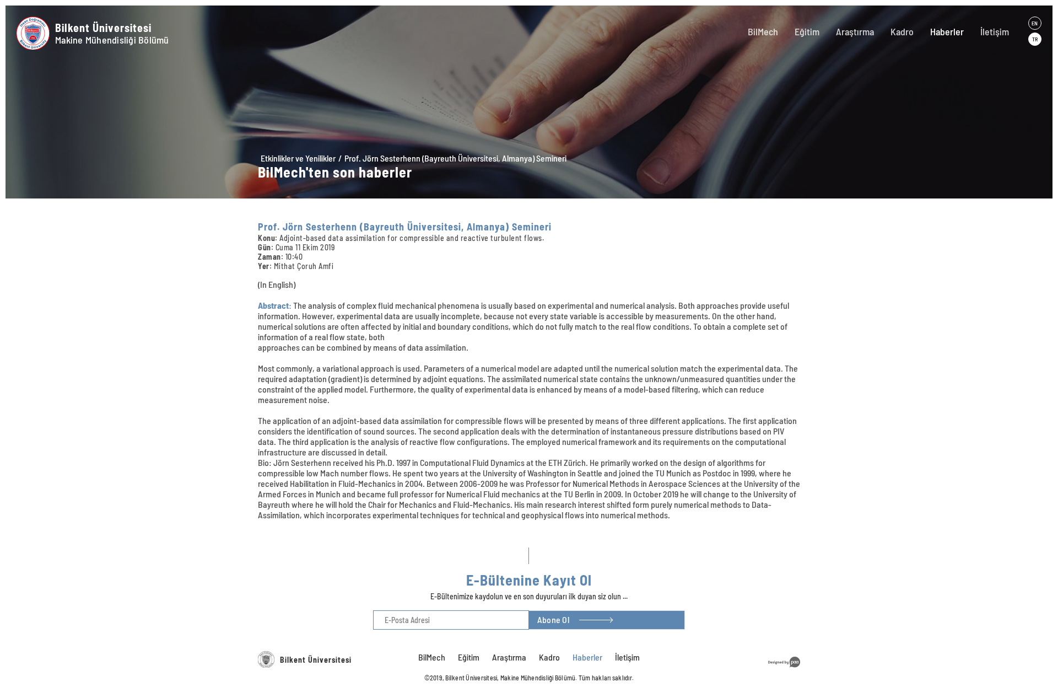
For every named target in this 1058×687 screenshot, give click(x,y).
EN (1035, 23)
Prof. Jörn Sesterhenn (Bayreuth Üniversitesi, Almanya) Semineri (455, 158)
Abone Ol (553, 619)
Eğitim (807, 31)
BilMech (763, 31)
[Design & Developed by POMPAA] (784, 669)
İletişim (994, 31)
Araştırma (855, 31)
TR (1035, 39)
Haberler (947, 31)
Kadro (902, 31)
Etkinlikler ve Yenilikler (298, 158)
